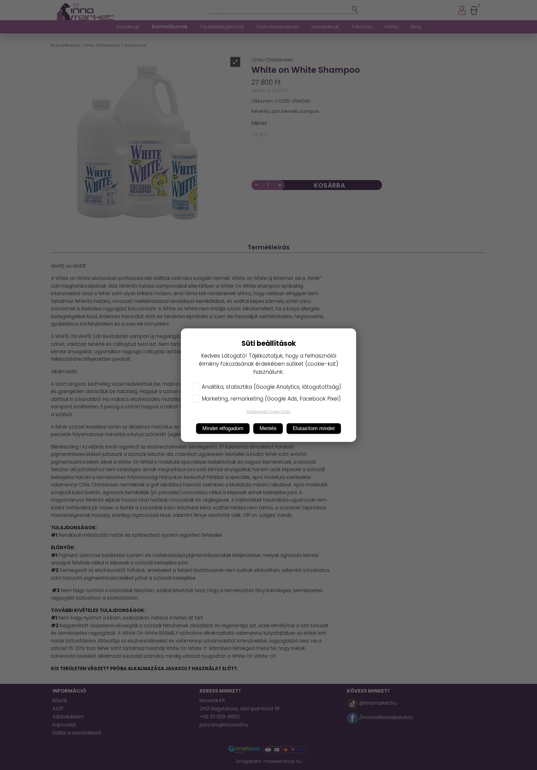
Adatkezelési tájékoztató (268, 411)
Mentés (268, 428)
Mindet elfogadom (222, 428)
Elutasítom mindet (314, 428)
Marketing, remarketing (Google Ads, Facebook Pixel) (271, 398)
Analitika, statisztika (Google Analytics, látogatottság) (271, 387)
